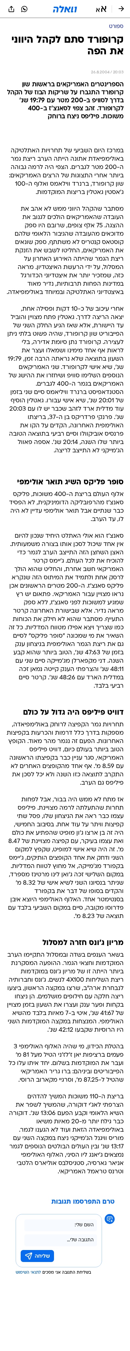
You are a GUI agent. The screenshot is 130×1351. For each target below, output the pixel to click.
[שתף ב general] (11, 9)
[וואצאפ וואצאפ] (24, 9)
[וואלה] (65, 9)
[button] (101, 9)
